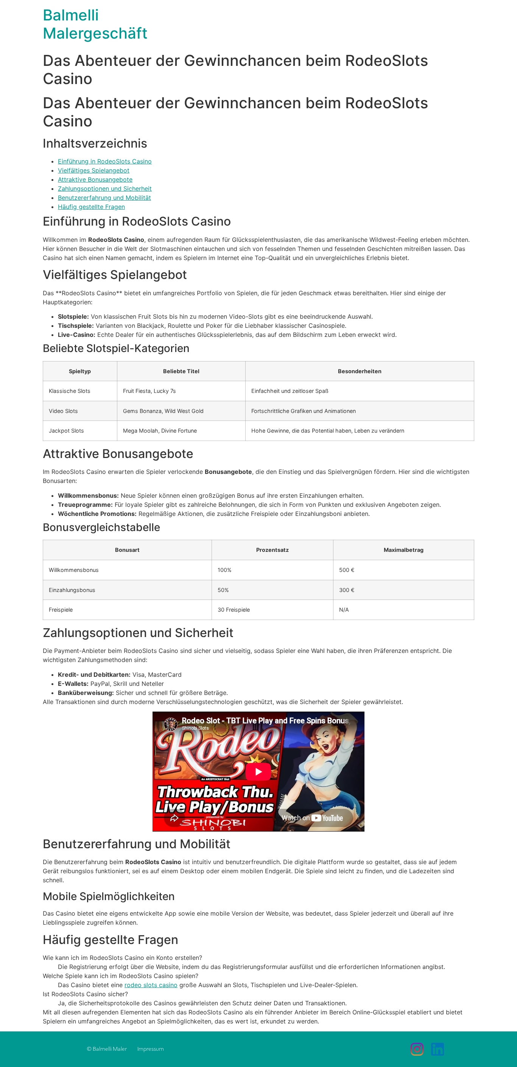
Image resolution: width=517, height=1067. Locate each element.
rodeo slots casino (151, 985)
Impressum (150, 1049)
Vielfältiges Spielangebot (93, 170)
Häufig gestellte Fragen (91, 206)
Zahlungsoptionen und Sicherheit (105, 188)
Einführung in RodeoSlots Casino (105, 161)
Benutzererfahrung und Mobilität (104, 197)
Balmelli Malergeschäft (95, 24)
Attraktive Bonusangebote (95, 179)
